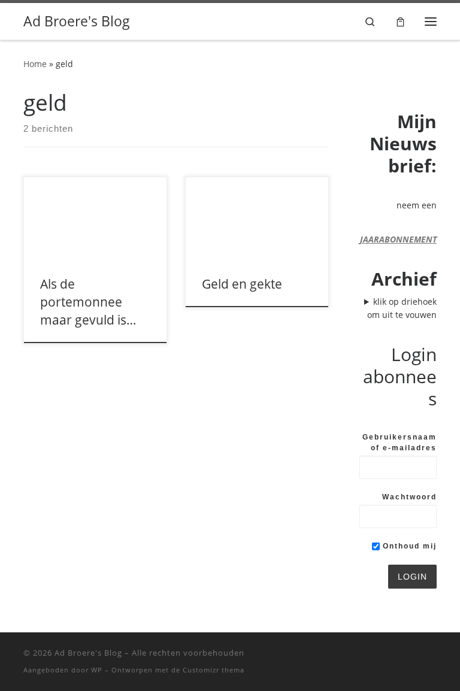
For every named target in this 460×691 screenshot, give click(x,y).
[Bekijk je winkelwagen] (400, 21)
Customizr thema (213, 669)
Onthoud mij (408, 546)
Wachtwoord (409, 497)
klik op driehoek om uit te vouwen (402, 308)
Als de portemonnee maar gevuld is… (88, 301)
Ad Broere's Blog (88, 652)
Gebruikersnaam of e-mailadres (399, 442)
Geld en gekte (242, 283)
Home (35, 63)
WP (96, 669)
